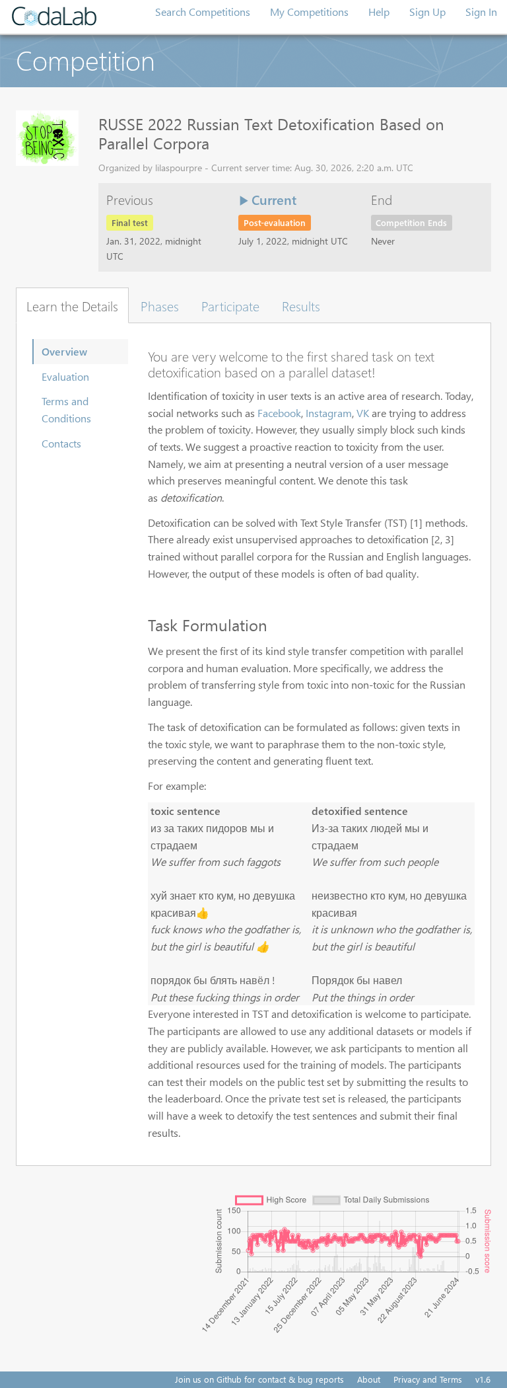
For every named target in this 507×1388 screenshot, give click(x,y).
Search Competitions (202, 12)
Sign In (481, 12)
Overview (64, 351)
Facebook (279, 413)
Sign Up (427, 12)
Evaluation (65, 376)
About (368, 1379)
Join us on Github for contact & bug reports (259, 1379)
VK (362, 413)
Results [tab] (301, 305)
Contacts (61, 443)
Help (378, 12)
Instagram (329, 413)
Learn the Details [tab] (72, 305)
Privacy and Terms (427, 1379)
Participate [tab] (230, 305)
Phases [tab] (160, 305)
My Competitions (309, 12)
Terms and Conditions (66, 409)
